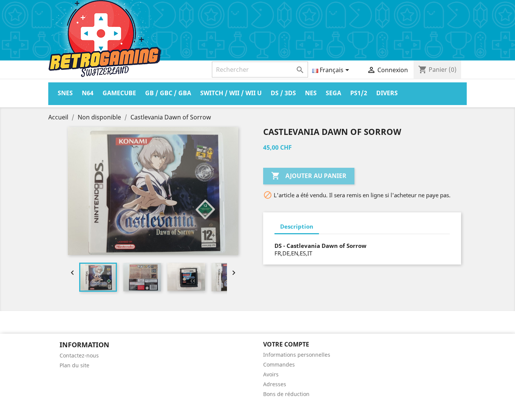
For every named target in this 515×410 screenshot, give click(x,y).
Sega (333, 93)
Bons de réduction (286, 394)
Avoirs (271, 374)
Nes (311, 93)
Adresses (274, 384)
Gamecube (119, 93)
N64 (87, 93)
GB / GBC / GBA (168, 93)
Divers (387, 93)
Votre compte (286, 344)
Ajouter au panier (308, 175)
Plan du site (74, 365)
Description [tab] (296, 226)
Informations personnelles (296, 354)
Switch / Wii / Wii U (231, 93)
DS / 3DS (283, 93)
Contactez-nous (79, 355)
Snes (65, 93)
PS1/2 (358, 93)
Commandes (279, 364)
